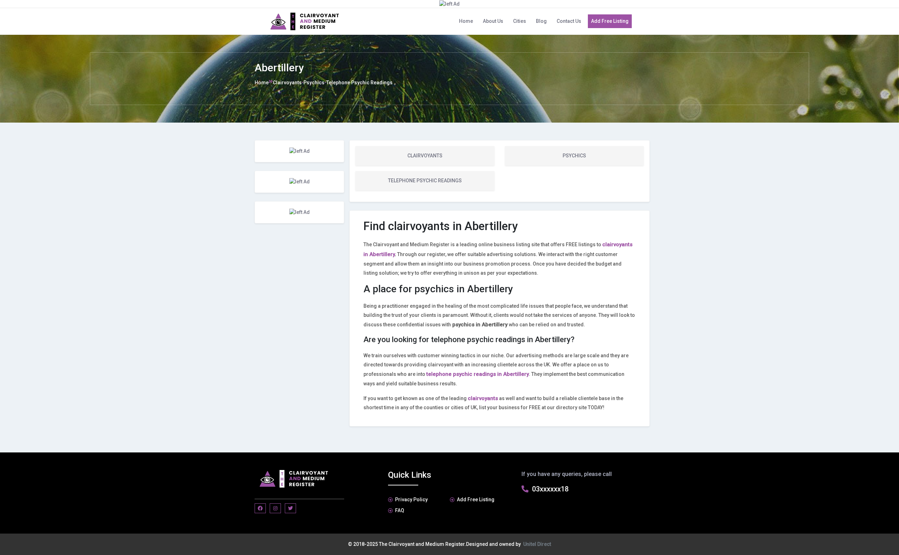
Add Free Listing (610, 21)
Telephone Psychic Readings (359, 82)
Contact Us (569, 21)
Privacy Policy (411, 499)
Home (466, 21)
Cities (519, 21)
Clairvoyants (287, 82)
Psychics (313, 82)
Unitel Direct (537, 544)
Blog (541, 21)
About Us (493, 21)
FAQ (399, 510)
